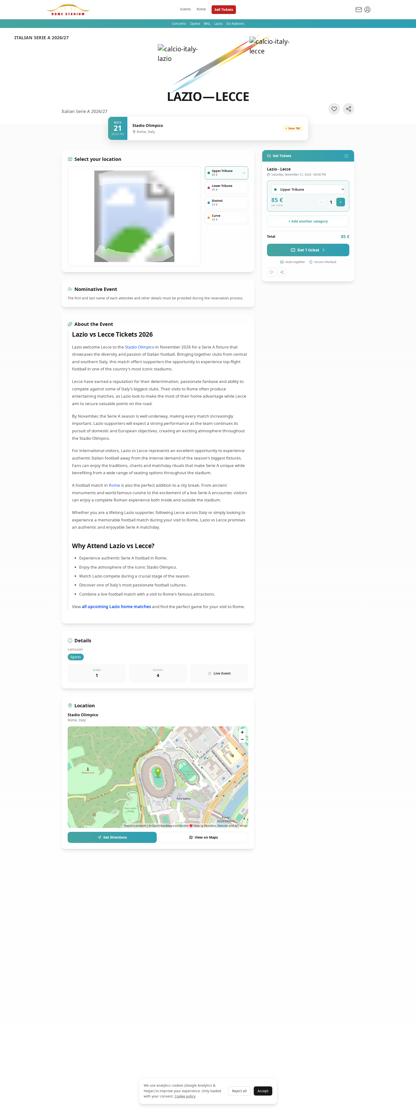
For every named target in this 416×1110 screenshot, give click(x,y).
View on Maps (206, 837)
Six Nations (235, 23)
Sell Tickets (223, 9)
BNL (207, 23)
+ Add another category (308, 221)
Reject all (239, 1091)
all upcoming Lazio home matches (116, 606)
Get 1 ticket (308, 250)
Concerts (179, 23)
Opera (195, 23)
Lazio (218, 23)
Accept (263, 1091)
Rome (201, 9)
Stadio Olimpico (139, 347)
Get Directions (115, 837)
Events (185, 9)
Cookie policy (185, 1096)
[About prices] (346, 156)
